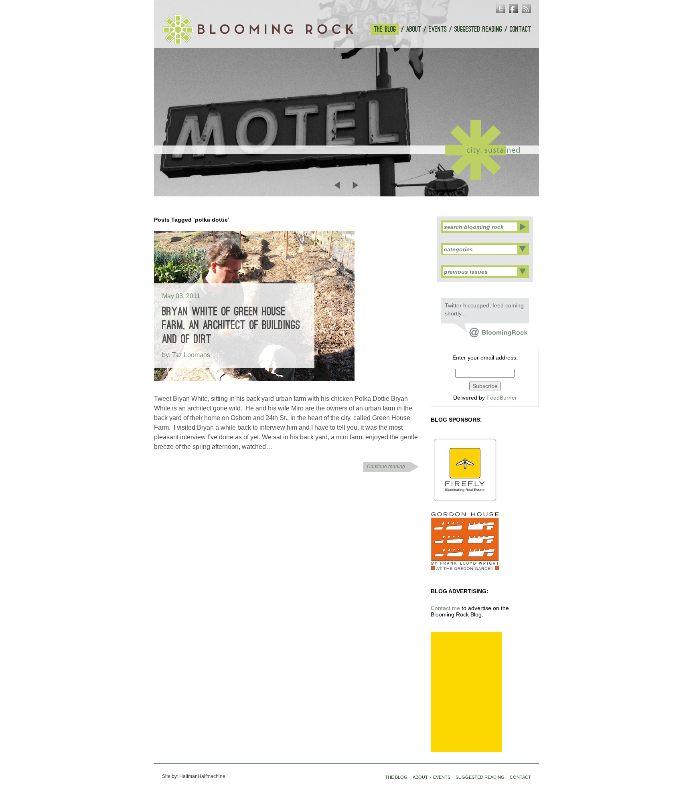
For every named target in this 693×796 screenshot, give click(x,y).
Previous (338, 185)
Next (355, 185)
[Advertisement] (466, 692)
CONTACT (520, 29)
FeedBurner (501, 397)
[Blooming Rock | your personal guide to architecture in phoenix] (258, 29)
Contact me (445, 608)
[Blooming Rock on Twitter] (491, 335)
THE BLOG (385, 29)
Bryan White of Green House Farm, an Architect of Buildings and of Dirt (231, 325)
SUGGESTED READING (478, 29)
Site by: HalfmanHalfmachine (193, 776)
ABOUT (413, 29)
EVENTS (438, 29)
